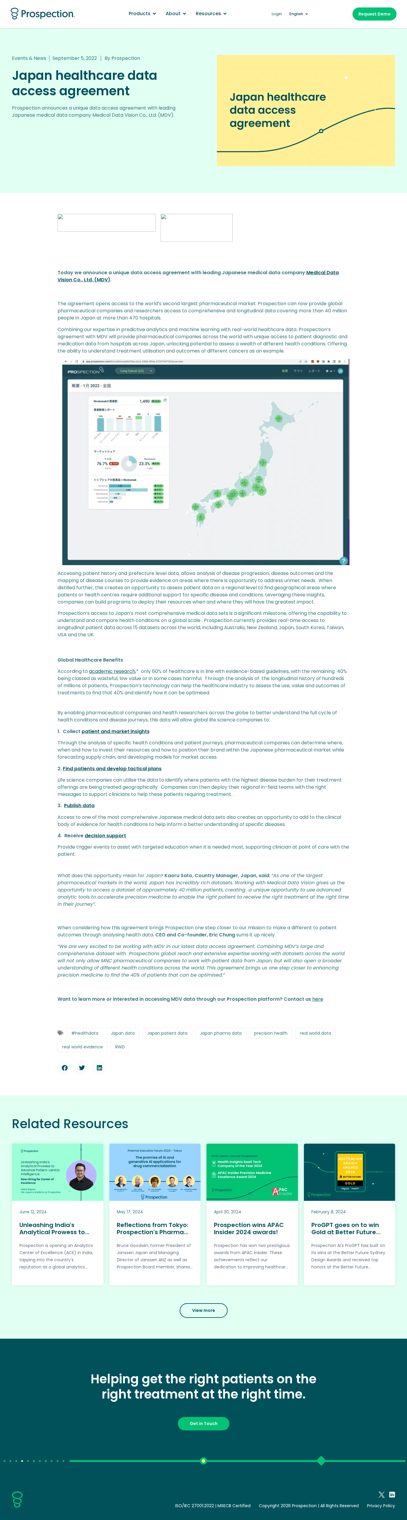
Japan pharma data (221, 1033)
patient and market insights (116, 731)
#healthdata (84, 1033)
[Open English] (306, 14)
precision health (271, 1033)
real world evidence (82, 1047)
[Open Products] (154, 13)
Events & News (29, 58)
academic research (112, 671)
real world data (315, 1033)
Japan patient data (167, 1033)
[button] (65, 1068)
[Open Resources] (225, 13)
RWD (120, 1047)
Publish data (79, 805)
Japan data (123, 1033)
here (317, 999)
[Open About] (184, 13)
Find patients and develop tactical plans (112, 768)
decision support (105, 835)
